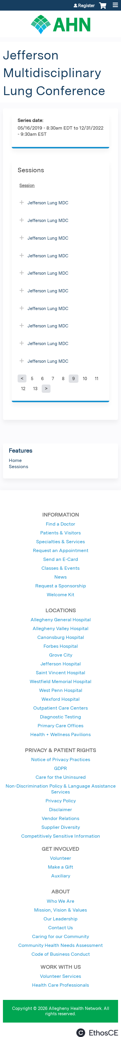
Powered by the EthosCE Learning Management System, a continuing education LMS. (97, 1032)
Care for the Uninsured (61, 777)
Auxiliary (60, 876)
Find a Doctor (60, 524)
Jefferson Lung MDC (48, 202)
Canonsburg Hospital (60, 637)
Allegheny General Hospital (61, 619)
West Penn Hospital (60, 690)
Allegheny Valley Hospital (60, 628)
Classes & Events (60, 568)
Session (27, 185)
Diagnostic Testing (60, 717)
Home (15, 460)
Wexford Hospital (60, 699)
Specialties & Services (60, 541)
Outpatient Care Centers (60, 708)
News (60, 577)
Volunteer (60, 858)
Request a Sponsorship (60, 586)
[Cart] (102, 8)
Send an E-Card (60, 559)
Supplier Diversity (60, 827)
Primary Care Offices (60, 725)
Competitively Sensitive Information (60, 836)
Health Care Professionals (60, 985)
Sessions (18, 466)
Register (86, 6)
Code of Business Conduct (60, 954)
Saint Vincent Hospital (60, 672)
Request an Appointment (60, 550)
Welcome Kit (60, 594)
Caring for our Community (60, 936)
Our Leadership (60, 919)
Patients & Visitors (60, 533)
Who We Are (60, 901)
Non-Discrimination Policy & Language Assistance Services (61, 789)
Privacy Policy (61, 801)
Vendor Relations (60, 818)
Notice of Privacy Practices (60, 759)
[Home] (60, 22)
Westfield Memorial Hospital (60, 681)
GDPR (60, 768)
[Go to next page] (46, 389)
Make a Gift (60, 867)
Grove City (60, 655)
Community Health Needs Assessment (60, 945)
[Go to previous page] (22, 379)
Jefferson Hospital (61, 664)
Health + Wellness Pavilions (60, 734)
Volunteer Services (60, 976)
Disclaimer (60, 809)
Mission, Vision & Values (60, 910)
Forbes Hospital (60, 646)
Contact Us (60, 927)
